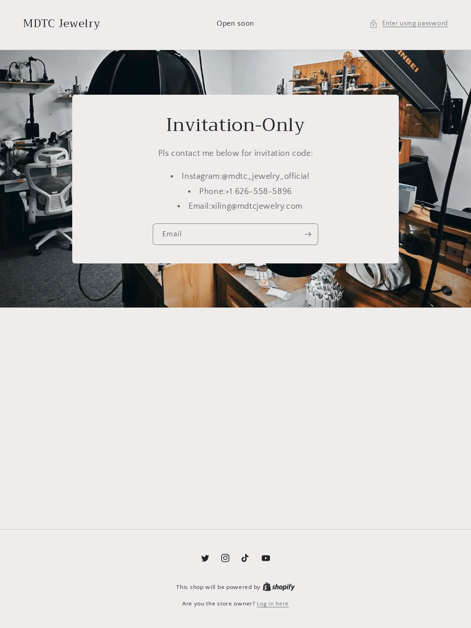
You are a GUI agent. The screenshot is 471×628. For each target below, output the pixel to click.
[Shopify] (279, 587)
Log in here (273, 603)
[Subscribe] (308, 234)
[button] (408, 23)
